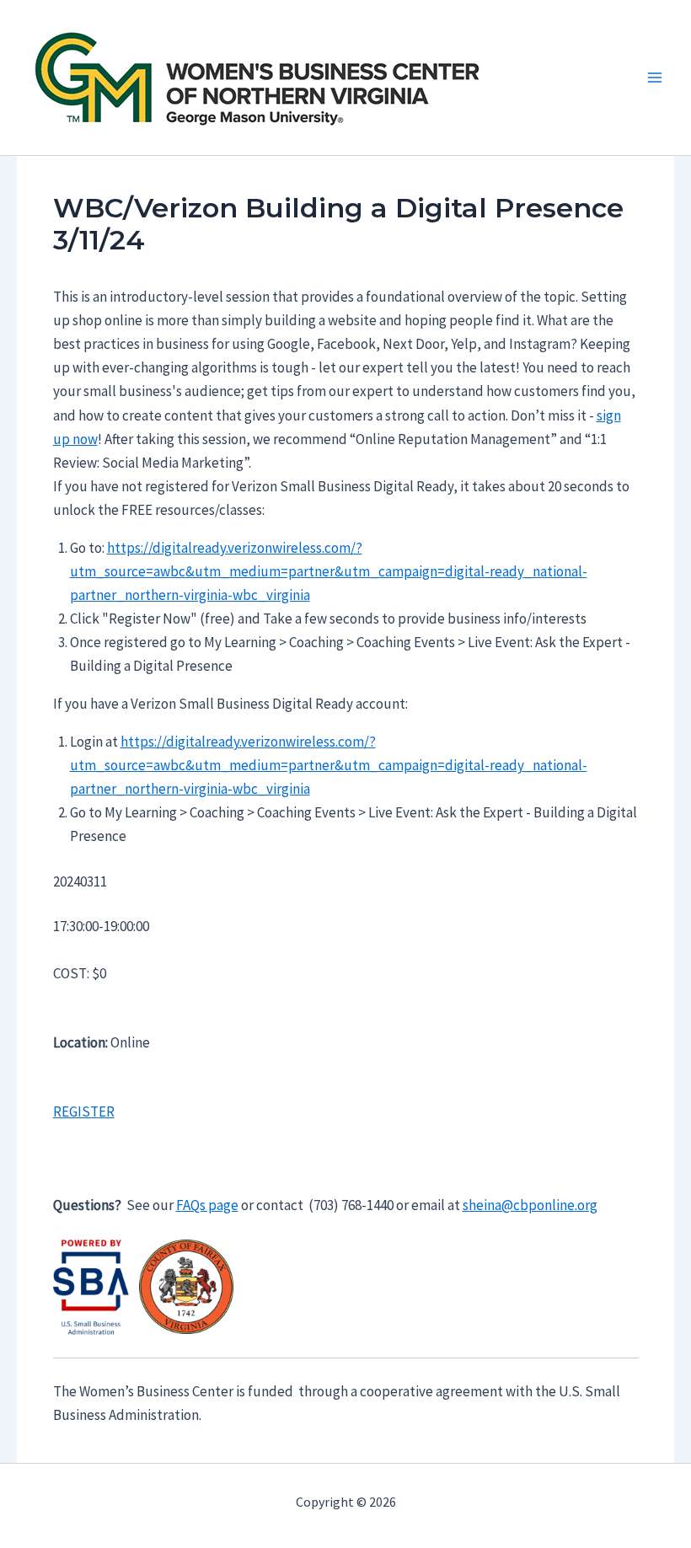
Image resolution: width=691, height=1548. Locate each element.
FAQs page (207, 1205)
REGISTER (84, 1111)
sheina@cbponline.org (530, 1205)
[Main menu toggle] (655, 77)
